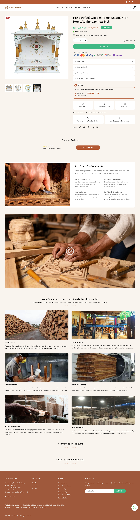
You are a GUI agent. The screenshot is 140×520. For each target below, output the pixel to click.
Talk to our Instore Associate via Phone (88, 121)
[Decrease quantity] (75, 40)
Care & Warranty (82, 73)
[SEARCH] (126, 7)
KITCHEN (77, 7)
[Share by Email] (97, 127)
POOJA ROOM (86, 7)
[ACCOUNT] (130, 7)
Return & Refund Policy (64, 495)
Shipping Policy (62, 492)
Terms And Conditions (64, 486)
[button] (134, 507)
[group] (36, 47)
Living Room (59, 7)
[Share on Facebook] (80, 127)
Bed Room (69, 7)
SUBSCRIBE (119, 491)
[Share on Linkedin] (93, 127)
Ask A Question (130, 40)
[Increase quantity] (85, 40)
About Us (34, 483)
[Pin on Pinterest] (88, 127)
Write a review (88, 147)
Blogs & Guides (36, 489)
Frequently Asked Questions (86, 78)
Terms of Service (63, 483)
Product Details (82, 67)
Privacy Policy (62, 489)
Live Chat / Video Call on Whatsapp (120, 121)
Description (81, 61)
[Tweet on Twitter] (84, 127)
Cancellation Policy (63, 498)
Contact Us (35, 486)
